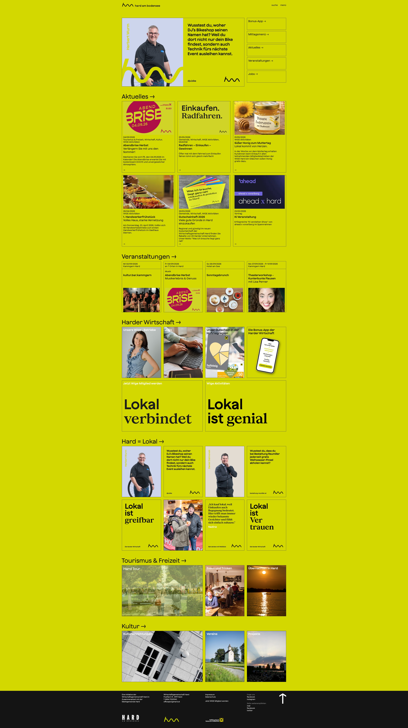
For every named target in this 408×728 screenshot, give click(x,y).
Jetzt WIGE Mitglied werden (216, 701)
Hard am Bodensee (147, 5)
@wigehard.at (174, 702)
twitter (250, 710)
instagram (251, 699)
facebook (251, 697)
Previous (125, 17)
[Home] (128, 4)
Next (185, 17)
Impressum (210, 694)
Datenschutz (210, 697)
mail (248, 706)
